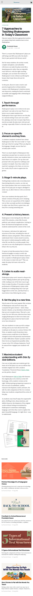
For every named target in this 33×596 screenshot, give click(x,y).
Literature (5, 25)
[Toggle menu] (2, 2)
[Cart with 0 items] (31, 2)
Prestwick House (12, 46)
